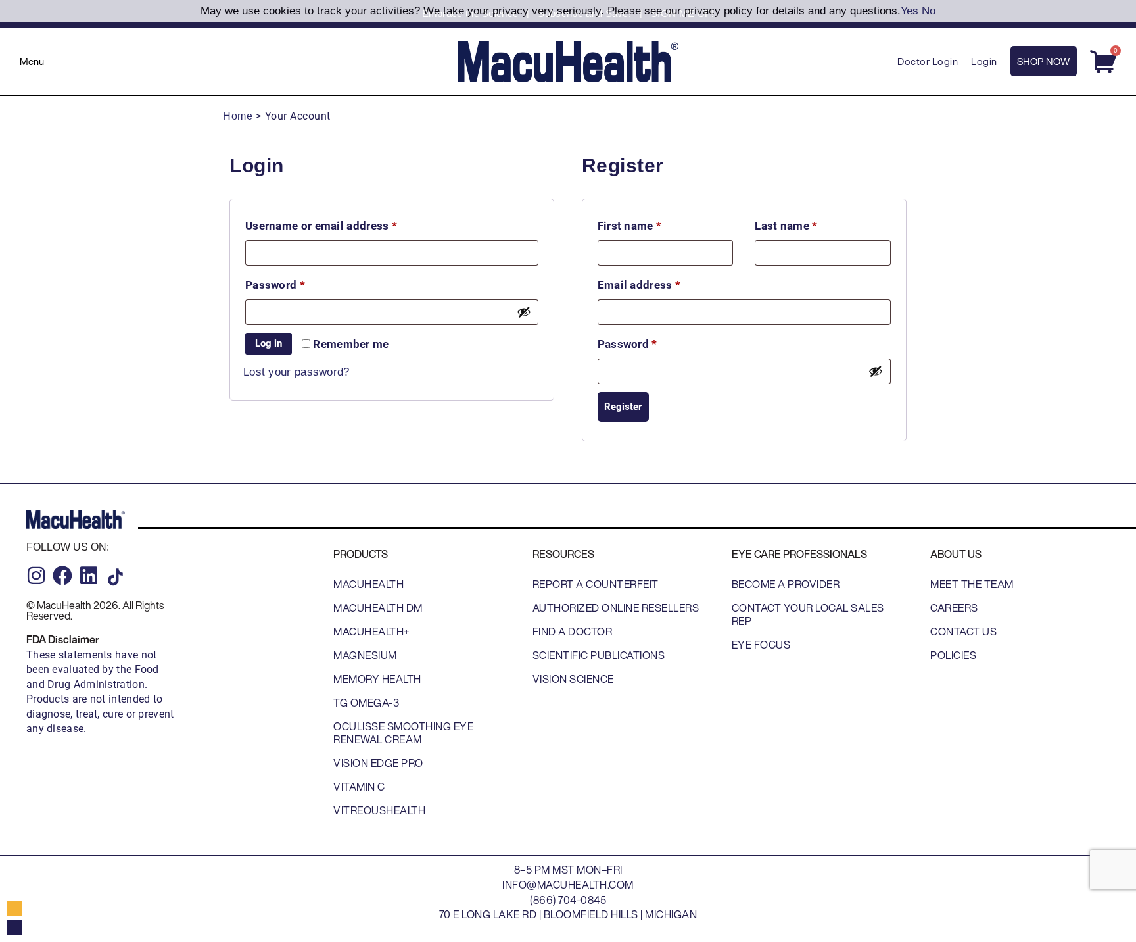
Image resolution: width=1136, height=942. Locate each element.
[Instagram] (36, 575)
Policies (953, 655)
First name (630, 225)
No (928, 11)
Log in (268, 343)
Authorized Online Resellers (615, 608)
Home (237, 116)
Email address (663, 282)
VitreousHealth (379, 810)
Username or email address (344, 223)
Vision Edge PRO (378, 763)
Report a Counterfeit (595, 584)
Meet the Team (972, 584)
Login (984, 61)
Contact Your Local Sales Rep (808, 614)
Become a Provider (786, 584)
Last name (786, 225)
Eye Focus (761, 645)
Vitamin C (359, 787)
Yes (909, 11)
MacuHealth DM (378, 608)
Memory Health (377, 679)
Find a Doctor (572, 631)
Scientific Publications (598, 655)
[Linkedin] (89, 575)
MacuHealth (368, 584)
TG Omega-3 (366, 702)
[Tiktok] (115, 577)
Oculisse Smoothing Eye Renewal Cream (403, 732)
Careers (954, 608)
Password (298, 282)
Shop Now (1043, 61)
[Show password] (524, 312)
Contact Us (963, 631)
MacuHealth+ (371, 631)
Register (623, 406)
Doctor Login (927, 61)
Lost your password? (296, 372)
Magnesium (365, 655)
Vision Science (573, 679)
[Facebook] (62, 575)
